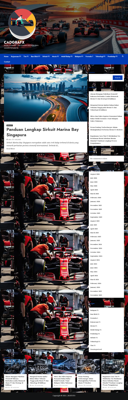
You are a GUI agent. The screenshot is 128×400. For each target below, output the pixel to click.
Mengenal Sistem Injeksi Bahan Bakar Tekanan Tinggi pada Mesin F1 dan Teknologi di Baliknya (104, 107)
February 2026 (95, 197)
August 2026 (95, 174)
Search (92, 70)
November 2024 (96, 248)
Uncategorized (96, 349)
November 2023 (96, 295)
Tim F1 (26, 56)
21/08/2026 (88, 385)
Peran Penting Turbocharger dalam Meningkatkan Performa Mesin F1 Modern (106, 128)
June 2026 (93, 182)
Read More (10, 149)
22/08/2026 (64, 385)
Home (6, 56)
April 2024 (94, 276)
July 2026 (93, 178)
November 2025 (96, 209)
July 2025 (93, 225)
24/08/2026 (15, 387)
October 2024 (95, 252)
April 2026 (94, 190)
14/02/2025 (17, 139)
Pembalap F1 (112, 56)
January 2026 (95, 201)
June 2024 (93, 268)
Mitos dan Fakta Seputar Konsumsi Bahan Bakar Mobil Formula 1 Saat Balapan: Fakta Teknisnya (106, 118)
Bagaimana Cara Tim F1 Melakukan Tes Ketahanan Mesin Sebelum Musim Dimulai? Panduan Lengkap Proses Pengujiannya (105, 139)
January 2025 (95, 240)
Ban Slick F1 (35, 56)
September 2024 (96, 256)
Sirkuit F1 (46, 56)
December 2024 (96, 244)
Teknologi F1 (100, 56)
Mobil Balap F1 (66, 56)
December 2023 (96, 291)
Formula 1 (89, 56)
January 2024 (95, 287)
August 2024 (95, 260)
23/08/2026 (40, 385)
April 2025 (94, 229)
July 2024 (93, 264)
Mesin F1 (55, 56)
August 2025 (95, 221)
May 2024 (93, 272)
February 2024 (95, 283)
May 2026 (93, 186)
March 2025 (94, 233)
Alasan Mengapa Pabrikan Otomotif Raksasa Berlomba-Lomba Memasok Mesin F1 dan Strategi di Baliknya (104, 96)
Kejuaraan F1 (16, 56)
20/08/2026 (113, 387)
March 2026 (94, 194)
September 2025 (96, 217)
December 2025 (96, 205)
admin (10, 139)
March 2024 (94, 279)
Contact (7, 62)
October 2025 (95, 213)
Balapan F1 (79, 56)
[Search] (123, 56)
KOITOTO (71, 395)
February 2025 (95, 237)
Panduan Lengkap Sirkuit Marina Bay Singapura (42, 132)
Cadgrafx (14, 42)
